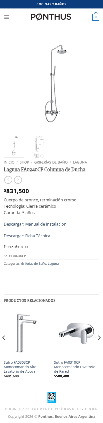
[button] (7, 17)
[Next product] (8, 180)
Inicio (9, 162)
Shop (24, 162)
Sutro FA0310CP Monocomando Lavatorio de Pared (74, 366)
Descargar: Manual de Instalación (35, 224)
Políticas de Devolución (76, 409)
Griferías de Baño (51, 162)
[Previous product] (18, 180)
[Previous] (12, 83)
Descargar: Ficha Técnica (27, 236)
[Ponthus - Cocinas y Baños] (51, 17)
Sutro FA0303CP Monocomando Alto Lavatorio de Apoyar (20, 366)
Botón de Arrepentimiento (28, 409)
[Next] (91, 83)
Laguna (80, 162)
